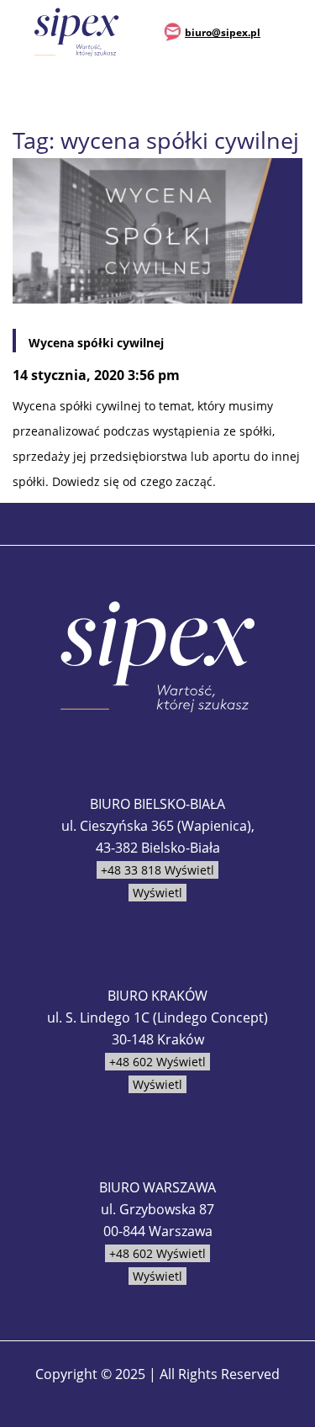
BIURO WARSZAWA (157, 1187)
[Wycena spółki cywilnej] (157, 229)
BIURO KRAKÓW (157, 995)
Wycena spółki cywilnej (96, 343)
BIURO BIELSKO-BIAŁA (157, 804)
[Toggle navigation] (291, 31)
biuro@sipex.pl (222, 32)
